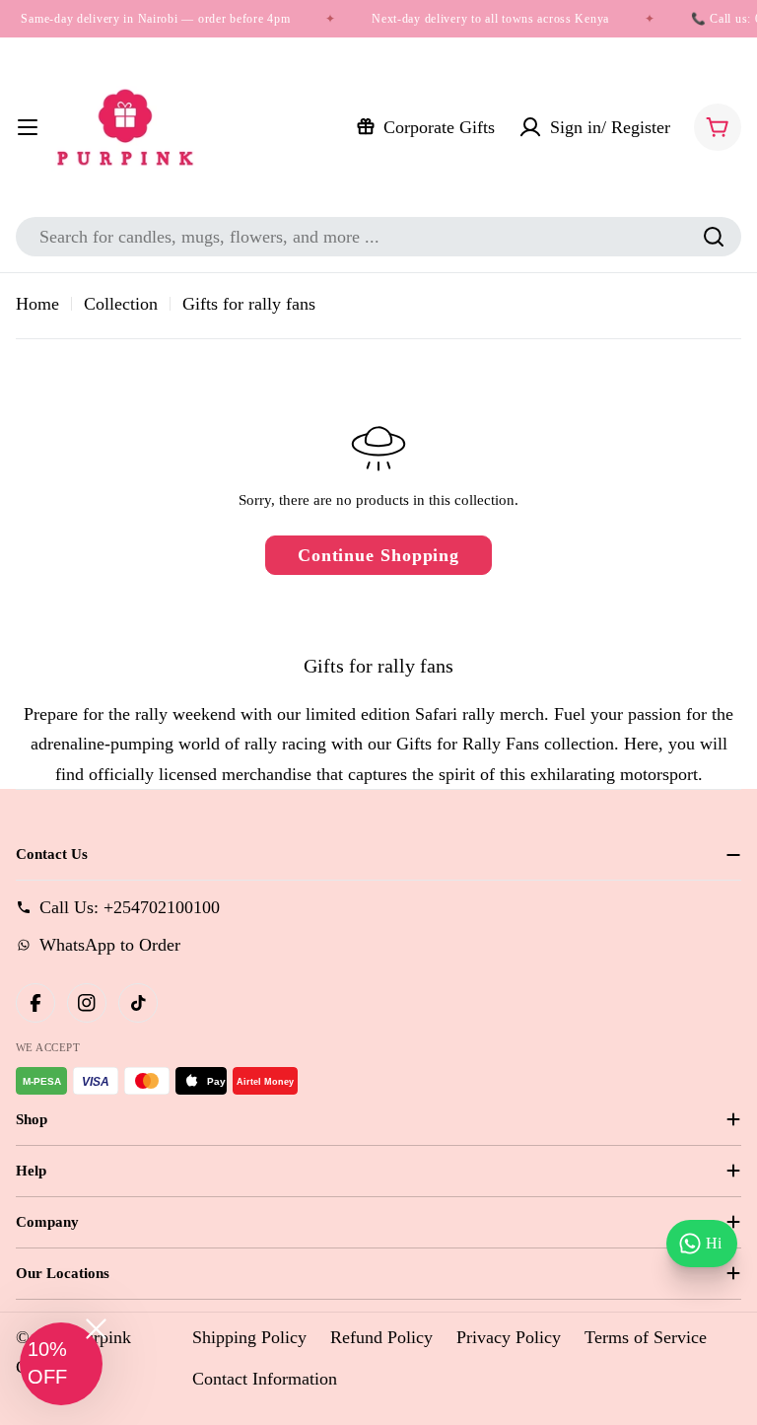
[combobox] (378, 236)
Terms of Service (646, 1337)
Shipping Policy (249, 1337)
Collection (121, 304)
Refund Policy (381, 1337)
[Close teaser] (96, 1329)
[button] (61, 1363)
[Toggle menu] (27, 127)
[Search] (713, 237)
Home (37, 304)
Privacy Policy (508, 1337)
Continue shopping (378, 555)
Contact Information (264, 1379)
